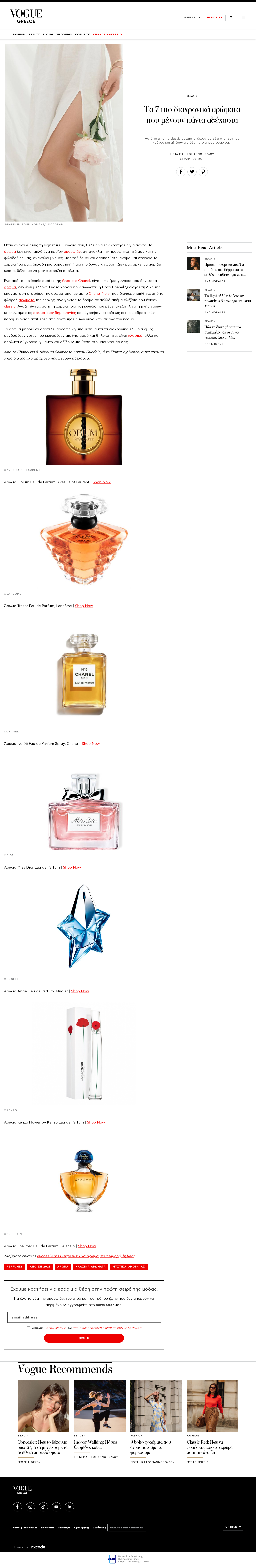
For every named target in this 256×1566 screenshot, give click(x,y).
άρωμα (10, 252)
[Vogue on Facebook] (18, 1506)
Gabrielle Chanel (76, 281)
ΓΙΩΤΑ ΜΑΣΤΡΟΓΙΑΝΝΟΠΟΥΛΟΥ (192, 154)
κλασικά (135, 336)
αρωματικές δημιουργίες (54, 313)
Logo (51, 1491)
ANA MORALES (214, 281)
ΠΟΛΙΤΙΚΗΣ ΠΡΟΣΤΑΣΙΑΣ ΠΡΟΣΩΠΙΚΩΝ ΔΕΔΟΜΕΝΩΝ (107, 1328)
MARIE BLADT (213, 344)
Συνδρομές (99, 1528)
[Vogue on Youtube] (57, 1506)
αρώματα (27, 300)
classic (9, 306)
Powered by (21, 1547)
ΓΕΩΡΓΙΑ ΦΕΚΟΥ (29, 1462)
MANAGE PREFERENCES (127, 1527)
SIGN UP (84, 1338)
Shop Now (102, 482)
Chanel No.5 (99, 294)
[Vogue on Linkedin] (69, 1506)
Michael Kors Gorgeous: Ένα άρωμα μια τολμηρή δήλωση (86, 1256)
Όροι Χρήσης (81, 1528)
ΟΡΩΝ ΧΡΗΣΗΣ (56, 1328)
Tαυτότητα (64, 1528)
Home (16, 1528)
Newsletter (47, 1528)
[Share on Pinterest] (203, 172)
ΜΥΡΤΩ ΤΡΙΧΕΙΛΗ (199, 1462)
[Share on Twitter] (192, 172)
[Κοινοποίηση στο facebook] (180, 172)
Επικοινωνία (30, 1528)
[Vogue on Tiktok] (44, 1506)
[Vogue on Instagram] (31, 1506)
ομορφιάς (72, 252)
